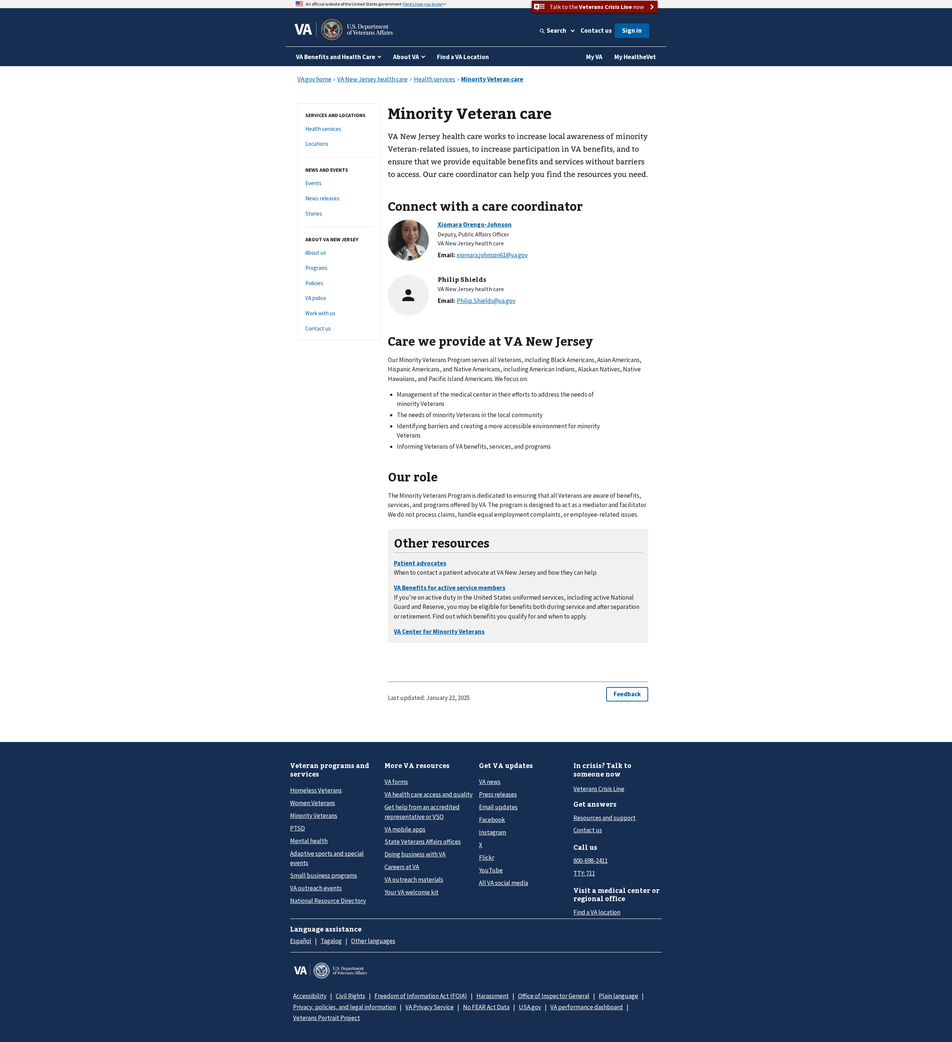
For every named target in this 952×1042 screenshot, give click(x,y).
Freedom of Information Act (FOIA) (420, 996)
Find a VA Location (463, 57)
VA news (490, 782)
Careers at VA (402, 867)
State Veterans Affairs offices (423, 842)
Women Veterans (312, 803)
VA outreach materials (414, 879)
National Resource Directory (328, 901)
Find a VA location (596, 912)
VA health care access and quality (429, 794)
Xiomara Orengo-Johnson (475, 224)
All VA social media (503, 883)
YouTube (491, 870)
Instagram (492, 832)
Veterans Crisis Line (598, 789)
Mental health (309, 841)
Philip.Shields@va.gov (486, 301)
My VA (594, 57)
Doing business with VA (415, 854)
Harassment (492, 996)
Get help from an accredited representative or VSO (422, 811)
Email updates (498, 807)
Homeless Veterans (316, 790)
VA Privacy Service (429, 1007)
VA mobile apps (405, 829)
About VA (406, 57)
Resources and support (604, 818)
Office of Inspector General (553, 996)
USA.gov (530, 1007)
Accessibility (310, 996)
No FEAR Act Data (486, 1007)
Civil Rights (350, 996)
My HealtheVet (635, 57)
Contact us (596, 30)
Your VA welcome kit (411, 892)
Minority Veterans (313, 816)
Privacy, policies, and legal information (344, 1007)
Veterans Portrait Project (326, 1018)
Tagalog (331, 941)
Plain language (618, 996)
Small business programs (323, 875)
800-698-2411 (590, 860)
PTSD (297, 828)
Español (300, 941)
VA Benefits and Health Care (335, 57)
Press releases (498, 794)
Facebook (492, 820)
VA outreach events (316, 888)
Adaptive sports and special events (327, 858)
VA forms (396, 782)
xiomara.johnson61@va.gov (492, 255)
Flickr (486, 858)
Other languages (373, 941)
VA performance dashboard (586, 1007)
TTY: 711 (584, 873)
